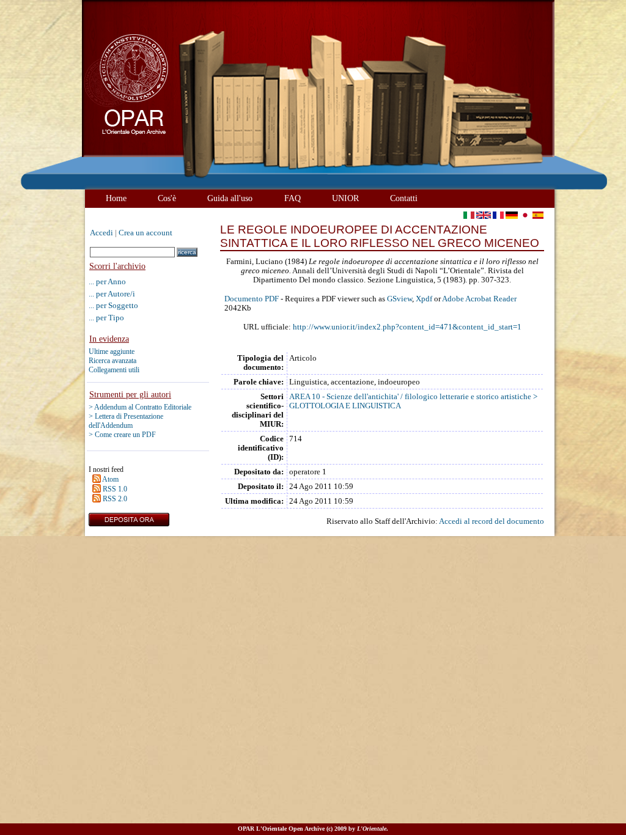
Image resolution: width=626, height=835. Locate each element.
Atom (110, 479)
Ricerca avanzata (112, 360)
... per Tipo (106, 317)
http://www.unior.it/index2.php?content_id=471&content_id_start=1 (407, 327)
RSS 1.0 (115, 489)
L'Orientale (371, 828)
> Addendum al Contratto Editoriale (140, 407)
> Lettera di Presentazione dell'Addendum (126, 421)
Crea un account (145, 233)
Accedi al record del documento (491, 521)
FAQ (292, 198)
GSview (399, 299)
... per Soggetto (113, 305)
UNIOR (345, 198)
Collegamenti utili (114, 370)
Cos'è (167, 198)
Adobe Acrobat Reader (479, 299)
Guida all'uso (229, 198)
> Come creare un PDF (122, 434)
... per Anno (107, 281)
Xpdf (424, 299)
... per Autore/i (112, 293)
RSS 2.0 (115, 499)
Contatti (404, 198)
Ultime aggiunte (111, 351)
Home (116, 198)
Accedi (101, 233)
